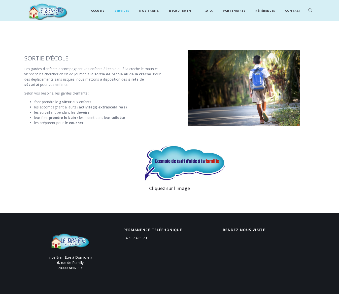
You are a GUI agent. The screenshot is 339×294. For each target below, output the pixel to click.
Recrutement (181, 10)
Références (265, 10)
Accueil (97, 10)
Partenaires (234, 10)
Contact (293, 10)
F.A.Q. (208, 10)
